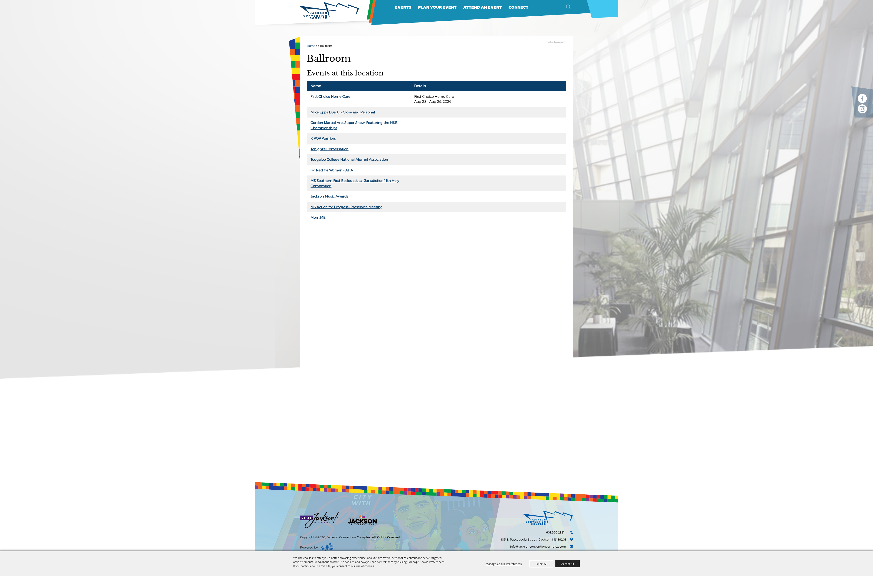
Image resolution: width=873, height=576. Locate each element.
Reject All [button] (541, 564)
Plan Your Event (437, 7)
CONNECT (518, 7)
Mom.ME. (318, 217)
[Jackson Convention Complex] (329, 10)
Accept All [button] (567, 564)
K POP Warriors (323, 138)
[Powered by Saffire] (327, 547)
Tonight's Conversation (330, 149)
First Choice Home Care (330, 97)
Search (568, 6)
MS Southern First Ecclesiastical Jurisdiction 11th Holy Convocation (355, 183)
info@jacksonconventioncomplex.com (538, 546)
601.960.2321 (555, 532)
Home (311, 46)
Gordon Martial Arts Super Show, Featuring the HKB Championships (354, 125)
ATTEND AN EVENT (482, 7)
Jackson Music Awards (329, 196)
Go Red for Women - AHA (332, 170)
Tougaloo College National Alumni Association (349, 160)
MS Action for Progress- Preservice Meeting (347, 207)
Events (403, 7)
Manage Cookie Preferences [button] (504, 564)
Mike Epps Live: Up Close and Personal (343, 112)
